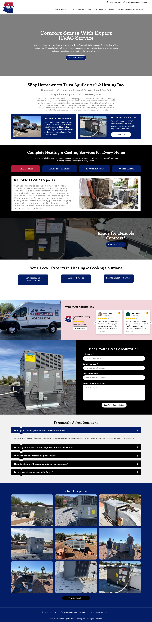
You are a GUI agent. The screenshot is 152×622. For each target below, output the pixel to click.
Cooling (71, 9)
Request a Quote (76, 58)
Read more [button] (101, 331)
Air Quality (101, 9)
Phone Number (90, 373)
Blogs (135, 9)
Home (57, 9)
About (63, 9)
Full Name (88, 354)
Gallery (121, 9)
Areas (111, 9)
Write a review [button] (80, 328)
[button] (150, 322)
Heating (81, 9)
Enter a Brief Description (94, 383)
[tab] (25, 168)
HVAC (90, 9)
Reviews (128, 9)
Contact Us (144, 9)
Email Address (90, 364)
